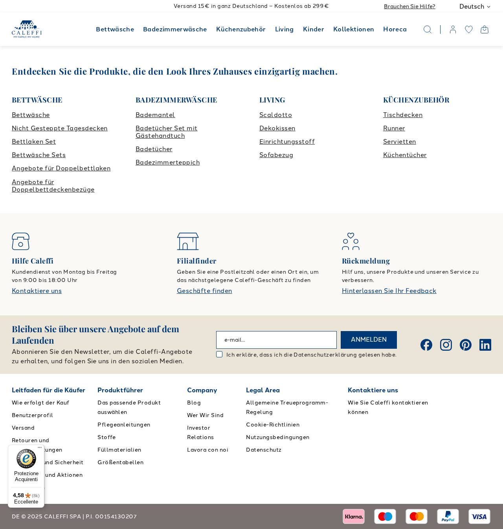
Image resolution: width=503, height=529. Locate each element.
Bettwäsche (115, 29)
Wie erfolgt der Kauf (41, 402)
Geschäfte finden (204, 291)
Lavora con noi (207, 450)
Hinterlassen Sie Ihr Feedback (389, 291)
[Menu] (39, 449)
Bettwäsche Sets (39, 155)
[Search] (427, 29)
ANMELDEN (369, 339)
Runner (394, 128)
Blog (194, 402)
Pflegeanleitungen (123, 424)
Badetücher (154, 149)
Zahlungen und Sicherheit (48, 462)
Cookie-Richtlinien (272, 424)
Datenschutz (263, 450)
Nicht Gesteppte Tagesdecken (60, 128)
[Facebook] (426, 345)
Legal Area (263, 390)
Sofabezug (276, 155)
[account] (453, 29)
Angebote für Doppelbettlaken (61, 168)
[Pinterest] (466, 345)
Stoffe (106, 437)
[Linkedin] (485, 345)
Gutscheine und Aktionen (47, 475)
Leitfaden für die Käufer (48, 390)
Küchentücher (405, 155)
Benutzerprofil (32, 415)
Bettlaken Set (34, 141)
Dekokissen (277, 128)
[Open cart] (484, 29)
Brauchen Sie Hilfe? (409, 6)
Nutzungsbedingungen (277, 437)
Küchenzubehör (241, 29)
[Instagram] (446, 345)
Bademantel (155, 115)
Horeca (395, 29)
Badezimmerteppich (168, 162)
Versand (23, 428)
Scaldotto (275, 115)
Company (202, 390)
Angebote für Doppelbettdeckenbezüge (53, 185)
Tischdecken (402, 115)
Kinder (313, 29)
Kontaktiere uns (37, 291)
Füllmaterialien (119, 450)
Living (284, 29)
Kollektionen (353, 29)
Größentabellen (120, 462)
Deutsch (471, 6)
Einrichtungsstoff (287, 141)
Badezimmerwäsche (175, 29)
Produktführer (120, 390)
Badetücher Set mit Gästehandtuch (167, 131)
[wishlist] (468, 29)
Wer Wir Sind (205, 415)
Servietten (399, 141)
